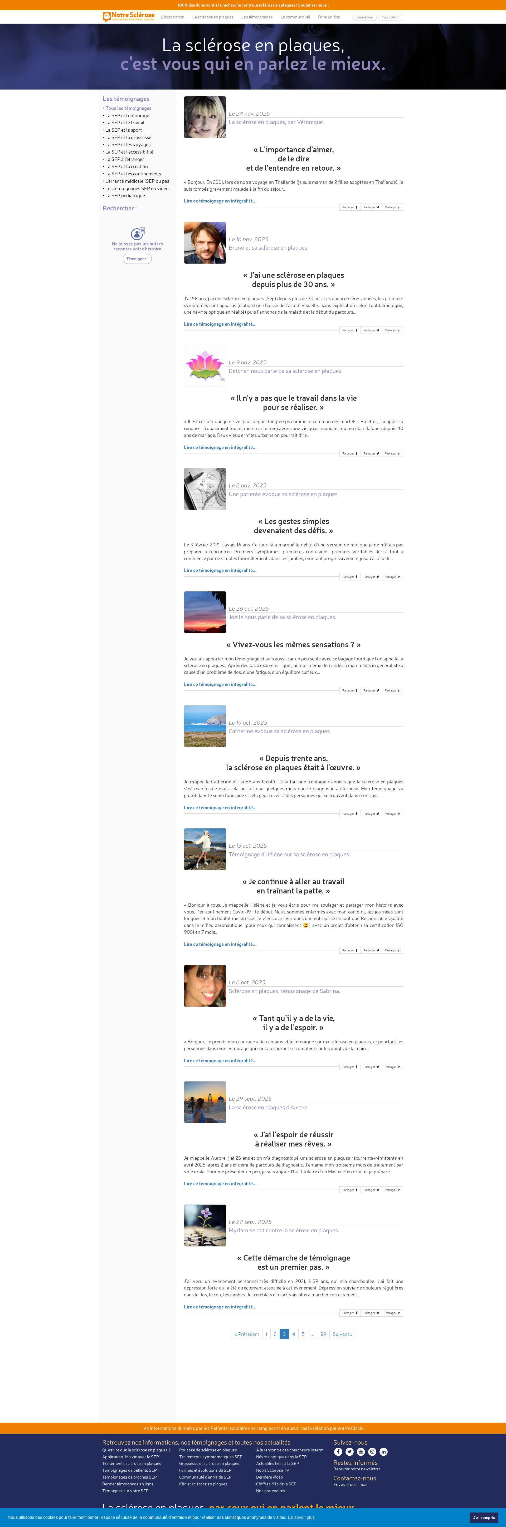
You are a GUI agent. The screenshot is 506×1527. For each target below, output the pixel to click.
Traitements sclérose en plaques (131, 1463)
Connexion (364, 17)
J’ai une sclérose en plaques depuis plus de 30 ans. (296, 279)
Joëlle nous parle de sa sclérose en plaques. (282, 616)
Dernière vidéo (269, 1477)
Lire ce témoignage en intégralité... (220, 200)
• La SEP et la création (125, 166)
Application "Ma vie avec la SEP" (131, 1456)
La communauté (295, 16)
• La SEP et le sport (122, 130)
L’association (172, 16)
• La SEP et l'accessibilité (128, 152)
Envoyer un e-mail (350, 1484)
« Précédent (247, 1334)
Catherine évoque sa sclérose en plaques (279, 730)
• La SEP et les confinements (132, 173)
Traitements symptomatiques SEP (210, 1456)
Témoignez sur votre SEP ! (126, 1490)
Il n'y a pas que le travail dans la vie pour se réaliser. (297, 402)
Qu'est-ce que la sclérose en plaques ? (136, 1449)
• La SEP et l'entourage (126, 115)
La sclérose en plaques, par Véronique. (276, 121)
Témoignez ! (137, 258)
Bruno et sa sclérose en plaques (268, 247)
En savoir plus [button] (301, 1517)
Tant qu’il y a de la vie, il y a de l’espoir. (297, 1022)
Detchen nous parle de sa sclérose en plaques (285, 370)
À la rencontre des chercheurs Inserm (290, 1449)
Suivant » (343, 1334)
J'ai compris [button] (484, 1517)
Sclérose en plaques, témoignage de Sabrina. (284, 990)
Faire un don (329, 16)
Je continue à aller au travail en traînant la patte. (297, 886)
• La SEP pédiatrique (124, 195)
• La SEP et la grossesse (127, 137)
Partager (348, 207)
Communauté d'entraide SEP (205, 1477)
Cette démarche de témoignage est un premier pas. (296, 1262)
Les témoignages (257, 16)
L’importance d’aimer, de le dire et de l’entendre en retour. (290, 158)
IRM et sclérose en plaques (203, 1483)
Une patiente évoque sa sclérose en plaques (283, 493)
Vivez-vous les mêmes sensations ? (293, 644)
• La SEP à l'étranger (123, 159)
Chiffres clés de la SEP (276, 1483)
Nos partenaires (270, 1490)
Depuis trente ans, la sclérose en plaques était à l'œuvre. (290, 762)
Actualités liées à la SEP (277, 1463)
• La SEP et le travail (123, 122)
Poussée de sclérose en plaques (208, 1449)
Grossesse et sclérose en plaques (209, 1463)
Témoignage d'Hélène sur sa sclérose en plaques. (289, 854)
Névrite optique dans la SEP (281, 1456)
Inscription (391, 17)
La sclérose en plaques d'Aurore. (269, 1107)
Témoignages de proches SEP (129, 1477)
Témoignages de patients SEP (129, 1470)
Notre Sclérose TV (272, 1470)
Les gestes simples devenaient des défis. (291, 525)
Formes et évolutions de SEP (205, 1470)
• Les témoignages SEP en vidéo (136, 188)
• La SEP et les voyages (126, 144)
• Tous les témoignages (127, 108)
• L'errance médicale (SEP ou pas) (137, 181)
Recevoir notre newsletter (356, 1468)
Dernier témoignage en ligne (128, 1483)
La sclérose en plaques (212, 16)
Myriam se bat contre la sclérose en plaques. (284, 1230)
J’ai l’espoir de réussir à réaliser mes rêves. (294, 1139)
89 (323, 1334)
